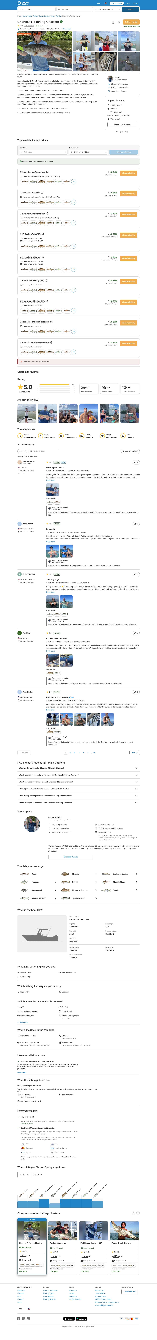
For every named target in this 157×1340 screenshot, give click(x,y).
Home (19, 16)
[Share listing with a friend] (113, 22)
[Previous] (133, 1213)
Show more (24, 1022)
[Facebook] (18, 1319)
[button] (78, 177)
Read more (50, 480)
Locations (73, 1296)
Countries (73, 1290)
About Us (20, 1290)
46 (94, 752)
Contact (20, 1299)
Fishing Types (48, 1293)
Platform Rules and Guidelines (107, 1302)
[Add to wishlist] (119, 22)
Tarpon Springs (44, 16)
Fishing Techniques (50, 1290)
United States (27, 16)
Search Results (56, 16)
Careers (20, 1293)
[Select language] (105, 3)
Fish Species (48, 1296)
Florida (35, 16)
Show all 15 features (122, 124)
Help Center (100, 1290)
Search (130, 9)
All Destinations (75, 1299)
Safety (19, 1302)
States (71, 1293)
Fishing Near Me (49, 1299)
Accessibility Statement (104, 1305)
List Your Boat (117, 3)
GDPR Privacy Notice (103, 1299)
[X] (23, 1319)
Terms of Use (100, 1293)
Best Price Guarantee (132, 26)
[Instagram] (28, 1319)
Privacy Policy (100, 1296)
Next (133, 752)
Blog (19, 1296)
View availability (128, 173)
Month (22, 1175)
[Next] (138, 1213)
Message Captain (71, 857)
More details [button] (21, 1072)
